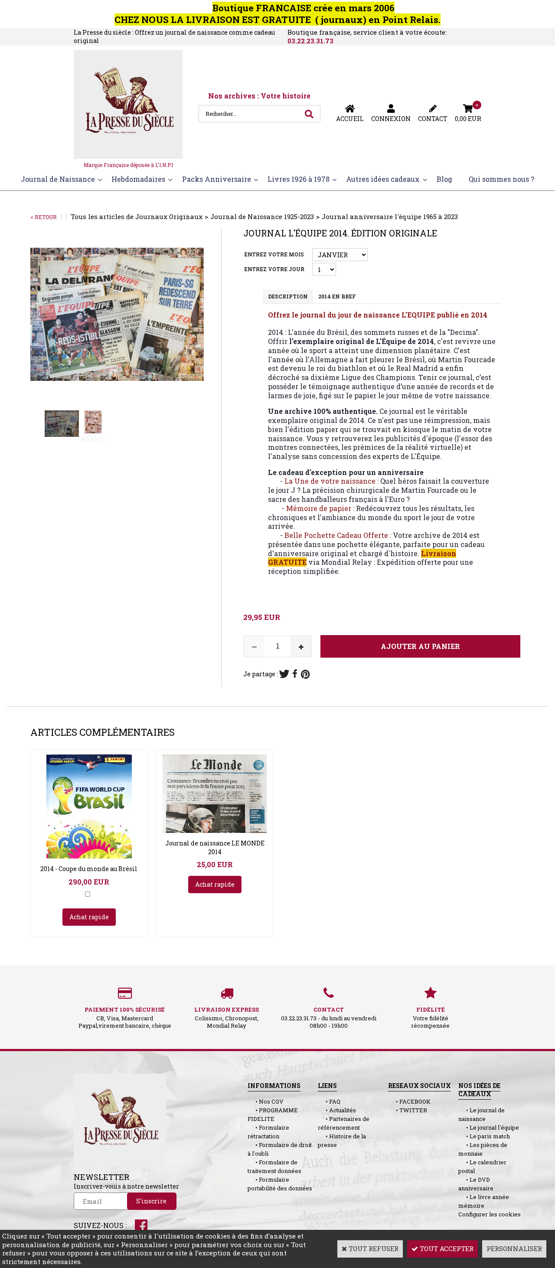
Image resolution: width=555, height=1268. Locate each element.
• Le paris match (484, 1136)
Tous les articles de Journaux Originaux (136, 216)
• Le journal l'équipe (488, 1127)
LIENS (327, 1085)
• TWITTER (407, 1110)
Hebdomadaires (138, 178)
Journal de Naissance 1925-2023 (262, 216)
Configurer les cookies (489, 1214)
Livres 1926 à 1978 (299, 178)
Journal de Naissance (58, 178)
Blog (444, 178)
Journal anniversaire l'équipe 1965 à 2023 (390, 216)
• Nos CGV (266, 1101)
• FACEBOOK (409, 1101)
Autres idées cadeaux (383, 178)
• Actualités (337, 1110)
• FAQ (329, 1101)
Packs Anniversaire (216, 178)
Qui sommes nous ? (501, 178)
